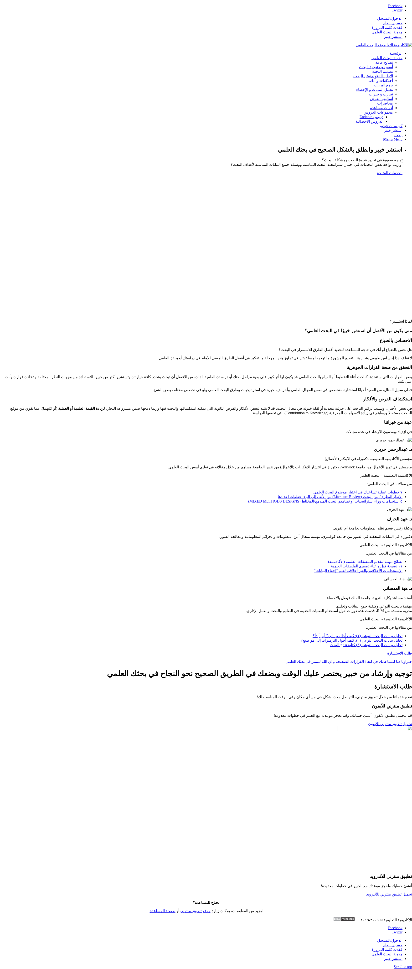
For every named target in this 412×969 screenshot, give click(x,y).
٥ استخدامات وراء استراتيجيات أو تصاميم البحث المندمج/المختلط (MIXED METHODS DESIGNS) (325, 501)
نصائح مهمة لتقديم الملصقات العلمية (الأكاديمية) (365, 562)
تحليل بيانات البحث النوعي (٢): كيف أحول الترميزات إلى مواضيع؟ (351, 640)
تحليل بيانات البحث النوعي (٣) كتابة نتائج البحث (366, 645)
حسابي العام (392, 23)
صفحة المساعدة (162, 911)
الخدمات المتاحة (389, 173)
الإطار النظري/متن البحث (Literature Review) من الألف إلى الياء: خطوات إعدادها (340, 497)
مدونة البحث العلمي (386, 32)
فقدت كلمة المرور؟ (386, 28)
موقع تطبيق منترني (195, 911)
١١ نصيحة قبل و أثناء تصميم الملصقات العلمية (366, 566)
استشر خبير (393, 37)
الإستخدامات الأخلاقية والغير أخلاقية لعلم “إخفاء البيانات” (358, 571)
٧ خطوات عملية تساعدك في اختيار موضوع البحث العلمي (357, 492)
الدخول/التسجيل (389, 18)
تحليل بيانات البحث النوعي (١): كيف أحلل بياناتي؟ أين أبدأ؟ (357, 636)
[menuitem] (201, 18)
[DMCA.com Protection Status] (346, 920)
